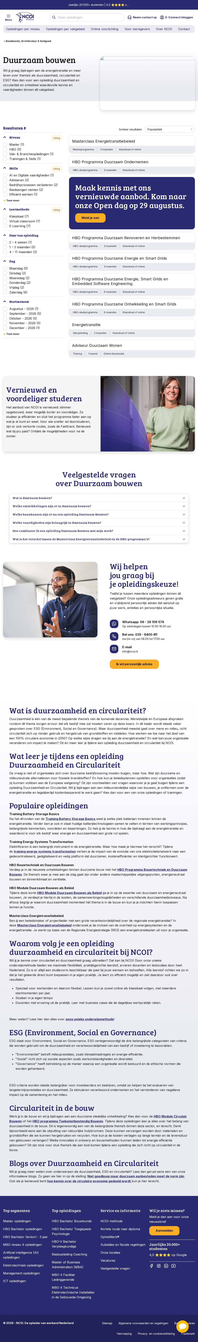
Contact (184, 29)
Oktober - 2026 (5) (23, 318)
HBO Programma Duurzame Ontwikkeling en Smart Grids (124, 304)
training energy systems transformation (45, 851)
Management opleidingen (21, 1273)
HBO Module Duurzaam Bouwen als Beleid (69, 893)
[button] (182, 1326)
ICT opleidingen (14, 1281)
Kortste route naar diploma (120, 1229)
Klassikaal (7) (19, 216)
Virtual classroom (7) (24, 221)
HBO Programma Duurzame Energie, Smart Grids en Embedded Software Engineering (120, 281)
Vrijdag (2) (16, 287)
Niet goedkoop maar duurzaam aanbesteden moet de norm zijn (135, 1176)
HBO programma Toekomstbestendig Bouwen (67, 1121)
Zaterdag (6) (18, 292)
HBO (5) (15, 149)
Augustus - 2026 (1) (23, 309)
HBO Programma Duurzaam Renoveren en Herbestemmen (126, 238)
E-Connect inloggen (179, 17)
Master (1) (16, 144)
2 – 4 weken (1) (20, 242)
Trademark (188, 1333)
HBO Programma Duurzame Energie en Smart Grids (119, 258)
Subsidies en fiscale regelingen (123, 1245)
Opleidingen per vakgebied (65, 29)
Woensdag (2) (19, 278)
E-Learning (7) (20, 226)
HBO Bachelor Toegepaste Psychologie (71, 1231)
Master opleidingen (17, 1221)
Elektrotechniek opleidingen (23, 1265)
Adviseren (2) (19, 180)
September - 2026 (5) (25, 314)
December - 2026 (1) (24, 328)
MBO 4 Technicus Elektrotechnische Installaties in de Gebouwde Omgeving (73, 1292)
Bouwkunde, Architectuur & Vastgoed (28, 41)
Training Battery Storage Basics (70, 819)
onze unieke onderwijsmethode (90, 1019)
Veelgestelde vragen (115, 1268)
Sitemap (107, 1323)
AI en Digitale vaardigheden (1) (31, 175)
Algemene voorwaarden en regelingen (143, 1323)
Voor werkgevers (137, 29)
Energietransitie (86, 324)
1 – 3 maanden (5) (22, 247)
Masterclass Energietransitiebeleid (103, 141)
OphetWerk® (110, 1237)
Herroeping (124, 1333)
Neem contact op (145, 17)
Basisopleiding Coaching (69, 1254)
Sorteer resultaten (130, 129)
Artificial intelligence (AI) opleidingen (21, 1255)
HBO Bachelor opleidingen (22, 1229)
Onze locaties (110, 1252)
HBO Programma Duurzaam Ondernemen (110, 162)
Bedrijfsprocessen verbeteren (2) (33, 185)
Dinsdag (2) (17, 273)
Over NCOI (164, 29)
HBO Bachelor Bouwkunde (72, 1221)
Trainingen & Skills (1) (25, 159)
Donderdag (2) (20, 283)
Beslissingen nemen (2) (26, 190)
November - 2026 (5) (25, 323)
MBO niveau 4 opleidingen (22, 1245)
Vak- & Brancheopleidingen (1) (31, 154)
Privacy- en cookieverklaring (156, 1333)
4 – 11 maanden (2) (23, 252)
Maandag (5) (18, 268)
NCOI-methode (112, 1221)
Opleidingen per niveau (23, 29)
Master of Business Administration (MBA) (67, 1264)
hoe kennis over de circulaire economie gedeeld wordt (89, 1181)
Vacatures (108, 1260)
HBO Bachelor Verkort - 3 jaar (25, 1237)
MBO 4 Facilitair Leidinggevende (63, 1277)
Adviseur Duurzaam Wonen (97, 345)
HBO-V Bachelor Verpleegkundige (64, 1244)
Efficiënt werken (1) (23, 194)
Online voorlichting (104, 29)
